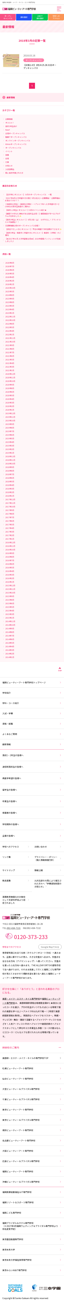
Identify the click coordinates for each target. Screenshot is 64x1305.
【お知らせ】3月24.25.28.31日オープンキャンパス (39, 66)
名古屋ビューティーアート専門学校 (18, 1140)
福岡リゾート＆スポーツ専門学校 (18, 1202)
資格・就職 (7, 723)
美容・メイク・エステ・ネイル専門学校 (21, 998)
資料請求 (24, 17)
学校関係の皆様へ (10, 824)
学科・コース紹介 (10, 703)
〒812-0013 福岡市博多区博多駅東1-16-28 (22, 923)
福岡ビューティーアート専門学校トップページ (24, 682)
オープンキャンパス (7, 17)
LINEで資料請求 (40, 17)
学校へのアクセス (56, 17)
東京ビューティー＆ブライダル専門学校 (21, 1119)
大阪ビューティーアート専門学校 (17, 1150)
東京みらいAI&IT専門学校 (14, 1270)
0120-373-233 (31, 937)
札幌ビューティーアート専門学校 (17, 1068)
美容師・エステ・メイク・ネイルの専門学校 (25, 1058)
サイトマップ (8, 870)
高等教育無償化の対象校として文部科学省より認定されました (13, 899)
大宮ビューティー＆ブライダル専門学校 (21, 1088)
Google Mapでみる (50, 946)
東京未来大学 (8, 1249)
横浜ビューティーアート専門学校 (17, 1130)
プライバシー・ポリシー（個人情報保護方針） (45, 858)
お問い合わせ (40, 846)
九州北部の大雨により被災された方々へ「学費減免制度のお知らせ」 (47, 883)
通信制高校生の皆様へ (12, 766)
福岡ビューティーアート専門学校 (17, 1171)
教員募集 (6, 880)
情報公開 (38, 870)
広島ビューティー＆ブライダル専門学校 (21, 1161)
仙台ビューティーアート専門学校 (17, 1078)
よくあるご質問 (9, 734)
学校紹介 (6, 692)
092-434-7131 (14, 928)
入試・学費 (7, 713)
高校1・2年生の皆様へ (13, 755)
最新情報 (6, 744)
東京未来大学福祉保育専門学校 (17, 1259)
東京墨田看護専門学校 (12, 1239)
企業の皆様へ (8, 835)
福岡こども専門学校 (11, 1212)
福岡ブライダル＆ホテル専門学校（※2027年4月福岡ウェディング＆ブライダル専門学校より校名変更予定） (30, 1225)
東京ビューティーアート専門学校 (17, 1109)
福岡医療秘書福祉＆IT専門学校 (17, 1192)
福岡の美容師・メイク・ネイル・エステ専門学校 (18, 2)
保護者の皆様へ (9, 812)
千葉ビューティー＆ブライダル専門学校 (21, 1099)
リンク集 (6, 856)
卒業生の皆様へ (9, 801)
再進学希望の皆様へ (11, 778)
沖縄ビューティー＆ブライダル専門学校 (21, 1181)
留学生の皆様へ (9, 789)
